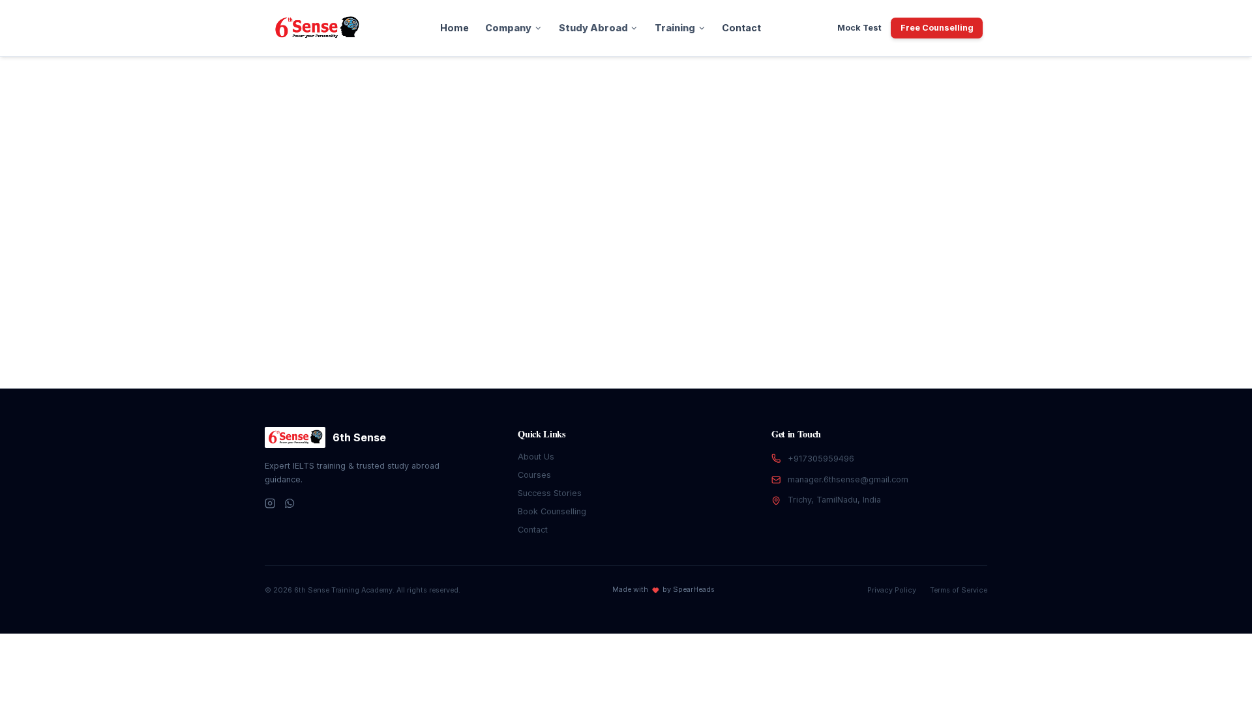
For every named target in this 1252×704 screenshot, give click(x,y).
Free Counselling (937, 28)
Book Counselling (552, 511)
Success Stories (550, 493)
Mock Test (859, 28)
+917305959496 (821, 458)
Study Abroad (593, 27)
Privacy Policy (891, 590)
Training (675, 27)
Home (454, 27)
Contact (741, 27)
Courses (534, 475)
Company (508, 27)
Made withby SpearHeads (663, 589)
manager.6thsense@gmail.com (848, 479)
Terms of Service (958, 590)
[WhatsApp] (289, 503)
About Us (536, 457)
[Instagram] (270, 503)
